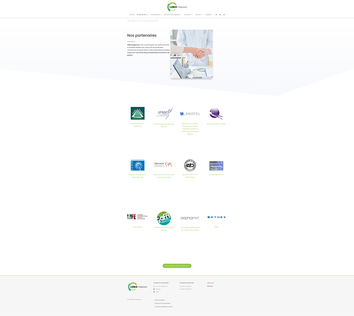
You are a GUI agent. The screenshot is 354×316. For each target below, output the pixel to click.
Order (157, 292)
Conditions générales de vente (164, 306)
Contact (158, 289)
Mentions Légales (160, 300)
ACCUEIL (132, 14)
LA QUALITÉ (187, 14)
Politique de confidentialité (162, 303)
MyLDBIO (208, 14)
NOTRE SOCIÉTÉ (142, 14)
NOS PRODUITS (155, 14)
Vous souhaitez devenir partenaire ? (177, 266)
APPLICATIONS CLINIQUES (172, 14)
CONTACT (198, 14)
